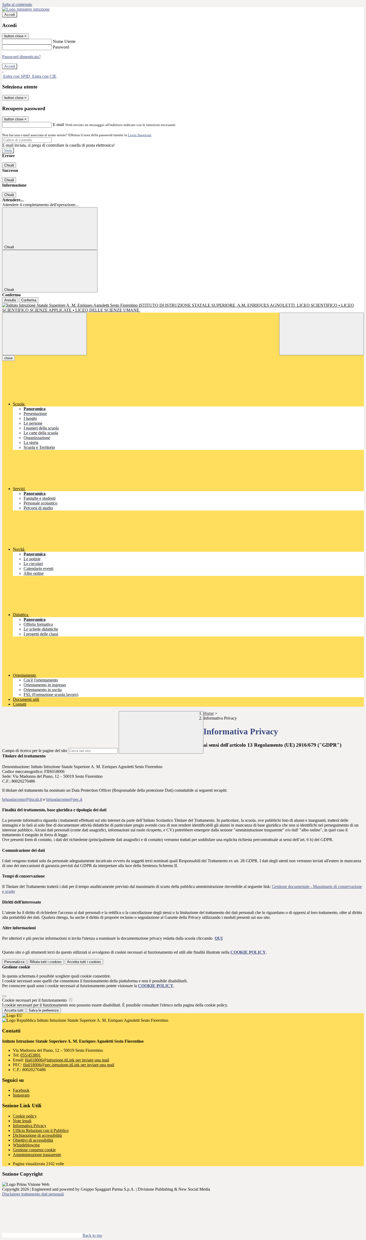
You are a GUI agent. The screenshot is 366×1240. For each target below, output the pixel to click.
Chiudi (9, 165)
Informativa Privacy (29, 1125)
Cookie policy (25, 1116)
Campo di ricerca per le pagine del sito (34, 750)
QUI (219, 938)
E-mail (58, 124)
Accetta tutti (84, 962)
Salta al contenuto (17, 4)
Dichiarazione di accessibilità (37, 1135)
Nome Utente (64, 41)
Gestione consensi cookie (34, 1150)
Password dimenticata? (21, 56)
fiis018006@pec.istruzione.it (68, 1065)
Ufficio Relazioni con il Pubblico (41, 1130)
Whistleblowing (26, 1145)
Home (208, 713)
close (8, 358)
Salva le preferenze (44, 1010)
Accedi (9, 15)
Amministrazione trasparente (37, 1154)
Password (61, 47)
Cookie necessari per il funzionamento (35, 1000)
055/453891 (30, 1055)
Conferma (28, 300)
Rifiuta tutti (46, 962)
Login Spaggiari (139, 135)
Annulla (10, 300)
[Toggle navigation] (44, 334)
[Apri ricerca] (321, 334)
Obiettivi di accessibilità (33, 1140)
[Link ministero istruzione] (26, 9)
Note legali (22, 1121)
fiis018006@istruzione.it (67, 1060)
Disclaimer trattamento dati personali (33, 1194)
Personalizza (14, 962)
